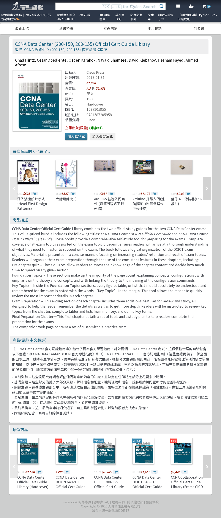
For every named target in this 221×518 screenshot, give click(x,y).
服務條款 (152, 502)
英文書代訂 (120, 17)
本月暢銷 (155, 28)
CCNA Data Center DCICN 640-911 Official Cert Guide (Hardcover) (70, 484)
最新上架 (22, 28)
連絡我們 (118, 502)
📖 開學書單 (104, 17)
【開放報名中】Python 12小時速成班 (197, 17)
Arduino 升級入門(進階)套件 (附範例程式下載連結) (149, 203)
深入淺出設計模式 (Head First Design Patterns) (32, 203)
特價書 (199, 28)
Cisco (91, 119)
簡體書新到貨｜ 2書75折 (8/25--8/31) (73, 17)
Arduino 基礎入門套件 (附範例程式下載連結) (109, 203)
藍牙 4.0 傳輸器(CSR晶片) (186, 201)
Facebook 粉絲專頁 (77, 502)
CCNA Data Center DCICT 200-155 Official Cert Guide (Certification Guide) (109, 486)
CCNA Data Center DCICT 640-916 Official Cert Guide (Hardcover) (147, 484)
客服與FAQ (101, 502)
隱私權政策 (135, 502)
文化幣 (151, 17)
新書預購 (66, 28)
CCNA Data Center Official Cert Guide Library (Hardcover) (33, 481)
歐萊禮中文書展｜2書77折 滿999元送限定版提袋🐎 (26, 17)
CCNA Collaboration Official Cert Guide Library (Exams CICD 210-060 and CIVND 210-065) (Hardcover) (187, 489)
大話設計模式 (66, 198)
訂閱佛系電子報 (165, 17)
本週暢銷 (110, 28)
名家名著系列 (136, 17)
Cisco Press (95, 72)
